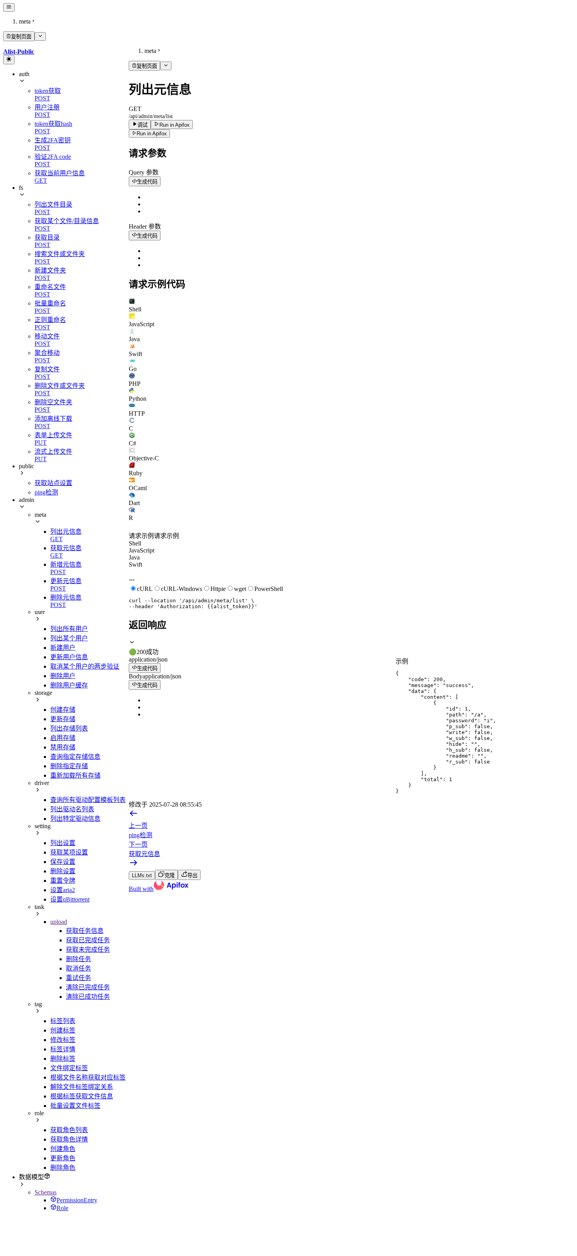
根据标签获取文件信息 (81, 1096)
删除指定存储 (69, 766)
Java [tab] (134, 557)
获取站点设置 (53, 483)
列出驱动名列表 (72, 809)
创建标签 (62, 1030)
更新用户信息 (69, 657)
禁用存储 (62, 747)
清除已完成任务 (88, 987)
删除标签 (62, 1058)
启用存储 (62, 737)
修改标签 (62, 1039)
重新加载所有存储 (75, 775)
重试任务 (78, 977)
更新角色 (62, 1158)
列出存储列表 (69, 728)
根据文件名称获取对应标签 (88, 1077)
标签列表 (62, 1021)
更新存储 (62, 719)
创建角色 (62, 1148)
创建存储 (62, 709)
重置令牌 (62, 880)
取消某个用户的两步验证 (84, 666)
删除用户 (62, 676)
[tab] (351, 305)
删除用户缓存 (69, 685)
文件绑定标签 (69, 1068)
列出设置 (62, 843)
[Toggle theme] (9, 59)
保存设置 (62, 861)
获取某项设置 (69, 852)
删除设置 (62, 871)
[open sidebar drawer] (9, 7)
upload (58, 921)
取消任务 (78, 968)
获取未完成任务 (88, 949)
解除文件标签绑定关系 (81, 1086)
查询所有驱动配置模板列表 (88, 799)
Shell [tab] (135, 543)
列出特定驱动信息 (75, 818)
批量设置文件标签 (75, 1105)
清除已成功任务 (88, 996)
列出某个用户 (69, 638)
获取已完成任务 (88, 940)
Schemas (46, 1192)
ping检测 (46, 492)
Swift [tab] (135, 564)
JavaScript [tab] (141, 550)
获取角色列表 (69, 1130)
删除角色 (62, 1167)
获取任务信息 (85, 930)
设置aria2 (62, 890)
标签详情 (62, 1049)
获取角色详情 (69, 1139)
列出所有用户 (69, 628)
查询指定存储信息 (75, 756)
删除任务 (78, 959)
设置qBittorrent (69, 899)
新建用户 (62, 647)
